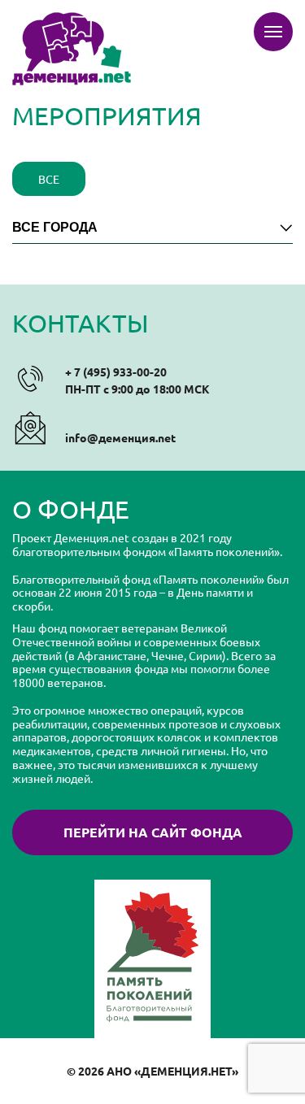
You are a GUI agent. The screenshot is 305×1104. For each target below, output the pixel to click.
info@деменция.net (120, 437)
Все (48, 179)
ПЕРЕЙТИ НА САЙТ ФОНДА (152, 832)
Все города (55, 227)
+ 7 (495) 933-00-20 (116, 371)
